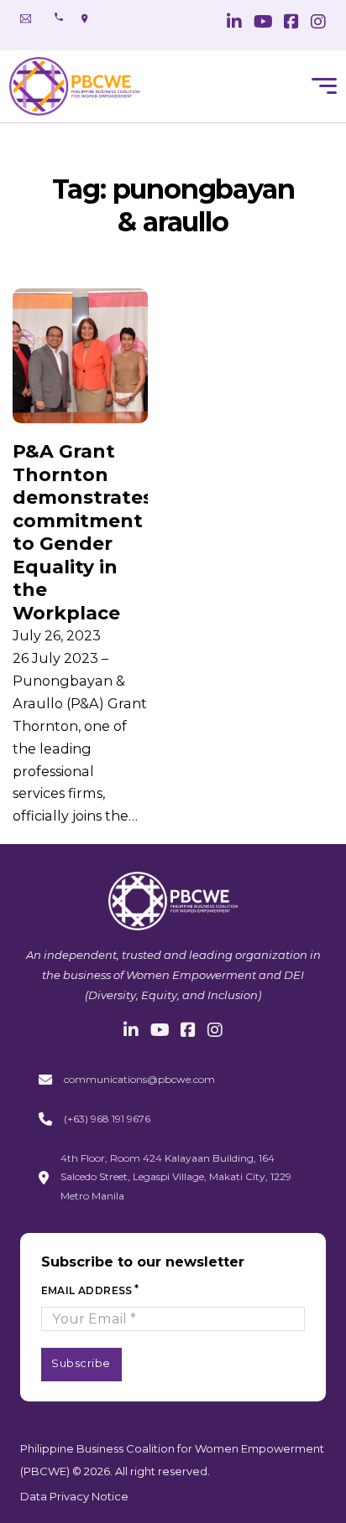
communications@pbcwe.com (139, 1079)
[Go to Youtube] (263, 23)
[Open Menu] (324, 86)
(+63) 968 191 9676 (107, 1118)
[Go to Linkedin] (234, 23)
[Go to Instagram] (318, 23)
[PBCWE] (74, 86)
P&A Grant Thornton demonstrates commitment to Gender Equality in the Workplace (83, 532)
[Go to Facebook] (291, 23)
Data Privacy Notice (74, 1496)
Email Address (87, 1290)
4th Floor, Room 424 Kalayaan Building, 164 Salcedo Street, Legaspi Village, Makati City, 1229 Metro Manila (175, 1177)
